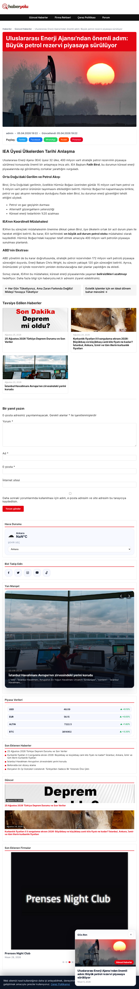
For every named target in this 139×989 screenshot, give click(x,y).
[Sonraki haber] (129, 596)
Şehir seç (14, 542)
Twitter (22, 139)
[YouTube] (37, 573)
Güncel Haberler (38, 17)
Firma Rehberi (63, 17)
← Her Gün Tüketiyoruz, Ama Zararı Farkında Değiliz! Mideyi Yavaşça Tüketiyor (39, 290)
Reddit (64, 139)
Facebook (35, 139)
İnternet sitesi (11, 480)
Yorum (8, 421)
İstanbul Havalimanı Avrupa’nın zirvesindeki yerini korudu (37, 761)
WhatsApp (50, 139)
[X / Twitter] (18, 573)
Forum (106, 17)
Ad (5, 453)
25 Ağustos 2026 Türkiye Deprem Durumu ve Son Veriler (37, 751)
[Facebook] (9, 573)
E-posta (9, 466)
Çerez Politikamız (60, 984)
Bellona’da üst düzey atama (21, 765)
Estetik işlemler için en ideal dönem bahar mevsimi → (108, 290)
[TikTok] (47, 573)
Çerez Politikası (87, 17)
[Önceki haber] (121, 596)
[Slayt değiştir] (63, 962)
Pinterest (76, 139)
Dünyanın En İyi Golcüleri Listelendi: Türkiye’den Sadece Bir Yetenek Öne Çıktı (48, 769)
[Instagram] (28, 573)
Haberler (7, 29)
